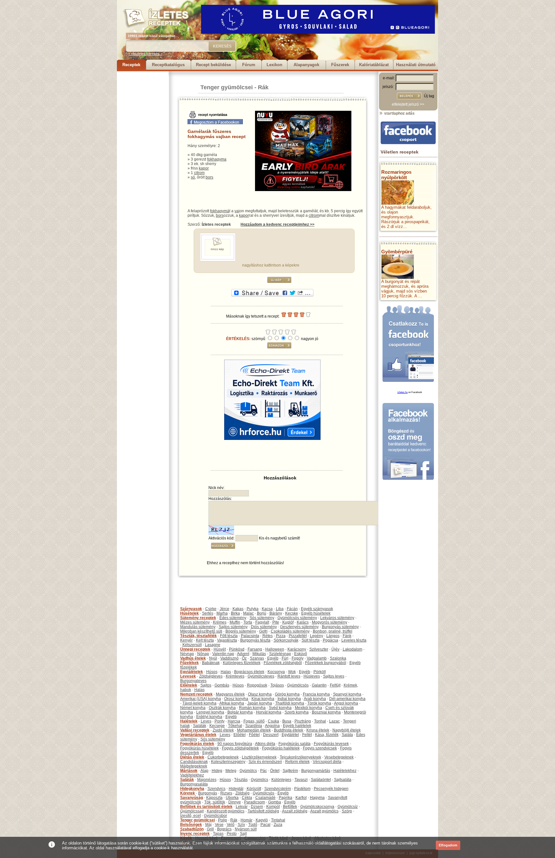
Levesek (188, 676)
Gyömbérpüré (396, 251)
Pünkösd (236, 649)
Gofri (263, 631)
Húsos (211, 672)
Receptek (131, 64)
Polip (222, 820)
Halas (226, 672)
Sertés (207, 613)
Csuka (273, 721)
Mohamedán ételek (254, 730)
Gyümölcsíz (348, 806)
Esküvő (300, 654)
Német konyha (193, 707)
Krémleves (235, 676)
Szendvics (216, 788)
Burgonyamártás (315, 770)
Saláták (199, 725)
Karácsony (296, 649)
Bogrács (224, 829)
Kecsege (217, 725)
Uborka (232, 797)
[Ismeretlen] (217, 258)
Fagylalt (262, 622)
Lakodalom (352, 649)
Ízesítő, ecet (190, 815)
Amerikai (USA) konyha (200, 698)
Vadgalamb (317, 658)
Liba (280, 609)
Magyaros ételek (230, 694)
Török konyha (319, 703)
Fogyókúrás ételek (197, 743)
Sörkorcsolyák (286, 640)
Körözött (254, 788)
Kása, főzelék (327, 734)
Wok (292, 672)
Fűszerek (340, 64)
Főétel (254, 734)
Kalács (303, 622)
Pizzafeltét (298, 636)
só (193, 177)
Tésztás (241, 779)
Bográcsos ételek (249, 672)
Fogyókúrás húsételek (199, 748)
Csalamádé (265, 797)
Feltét (307, 734)
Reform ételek (297, 761)
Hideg (217, 770)
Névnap (187, 654)
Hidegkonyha (192, 788)
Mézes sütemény (195, 622)
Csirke (210, 609)
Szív (241, 824)
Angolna (272, 725)
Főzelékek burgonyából (325, 663)
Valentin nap (223, 654)
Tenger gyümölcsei (226, 87)
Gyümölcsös (298, 685)
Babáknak (211, 663)
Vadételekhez (192, 775)
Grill (210, 829)
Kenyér (186, 640)
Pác (263, 770)
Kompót (273, 806)
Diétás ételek (192, 757)
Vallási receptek (194, 730)
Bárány (275, 613)
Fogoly (298, 658)
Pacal (265, 824)
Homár (246, 820)
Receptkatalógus (168, 64)
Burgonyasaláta (194, 784)
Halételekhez (345, 770)
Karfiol (301, 797)
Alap (204, 770)
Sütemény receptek (198, 618)
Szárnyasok (191, 609)
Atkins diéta (265, 743)
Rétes (267, 636)
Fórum (248, 64)
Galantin (319, 685)
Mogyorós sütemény (329, 622)
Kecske (291, 613)
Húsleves (312, 676)
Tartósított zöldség (263, 811)
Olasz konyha (260, 694)
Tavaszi (301, 779)
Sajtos (205, 685)
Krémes (219, 622)
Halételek (189, 721)
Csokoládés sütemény (290, 631)
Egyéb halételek (297, 725)
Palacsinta (250, 636)
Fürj (285, 658)
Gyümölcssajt (192, 811)
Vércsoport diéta (327, 761)
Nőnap (203, 654)
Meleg (230, 770)
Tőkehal (235, 725)
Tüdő (252, 824)
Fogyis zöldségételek (240, 748)
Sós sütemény (262, 618)
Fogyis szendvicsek (320, 748)
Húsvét (220, 649)
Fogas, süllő (254, 721)
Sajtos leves (333, 676)
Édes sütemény (232, 618)
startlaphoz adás (399, 113)
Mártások (189, 770)
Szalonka (338, 658)
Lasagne (212, 645)
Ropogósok (257, 685)
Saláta (347, 734)
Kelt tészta (205, 640)
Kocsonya (276, 672)
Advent (243, 654)
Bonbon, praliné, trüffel (332, 631)
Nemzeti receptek (196, 694)
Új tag (429, 96)
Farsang (255, 649)
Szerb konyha (297, 712)
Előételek (188, 685)
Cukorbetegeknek (223, 757)
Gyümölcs (248, 770)
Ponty (220, 721)
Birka (235, 613)
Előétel (239, 734)
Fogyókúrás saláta (294, 743)
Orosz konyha (236, 698)
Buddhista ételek (288, 730)
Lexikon (274, 64)
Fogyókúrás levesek (331, 743)
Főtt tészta (229, 636)
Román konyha (252, 707)
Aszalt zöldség (294, 811)
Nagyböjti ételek (346, 730)
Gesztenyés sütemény (299, 627)
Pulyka (253, 609)
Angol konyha (346, 703)
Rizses (226, 793)
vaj (237, 211)
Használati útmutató (416, 64)
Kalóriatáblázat (374, 64)
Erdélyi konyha (209, 716)
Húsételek (189, 613)
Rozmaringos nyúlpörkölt (396, 174)
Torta (247, 622)
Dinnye (234, 802)
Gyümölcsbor (215, 815)
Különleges (281, 779)
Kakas (238, 609)
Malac (248, 613)
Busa (286, 721)
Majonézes (206, 779)
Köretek (187, 793)
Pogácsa (330, 640)
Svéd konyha (280, 707)
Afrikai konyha (231, 703)
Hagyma (317, 797)
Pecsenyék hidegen (331, 788)
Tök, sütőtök (214, 802)
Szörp (347, 811)
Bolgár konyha (240, 712)
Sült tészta (311, 640)
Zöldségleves (211, 676)
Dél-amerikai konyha (347, 698)
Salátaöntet (321, 779)
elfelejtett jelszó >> (408, 104)
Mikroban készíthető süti (201, 631)
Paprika (285, 797)
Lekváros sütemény (337, 618)
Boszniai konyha (326, 712)
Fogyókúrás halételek (281, 748)
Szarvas (257, 658)
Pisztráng (303, 721)
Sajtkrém (290, 770)
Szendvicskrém (277, 788)
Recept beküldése (213, 64)
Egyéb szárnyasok (317, 609)
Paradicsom (254, 802)
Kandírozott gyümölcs (225, 811)
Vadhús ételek (193, 658)
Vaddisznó (229, 658)
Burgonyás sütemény (340, 627)
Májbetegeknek (193, 766)
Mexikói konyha (308, 707)
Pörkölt (319, 672)
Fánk (347, 636)
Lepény (316, 636)
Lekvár (242, 806)
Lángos (332, 636)
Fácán (292, 609)
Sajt (243, 833)
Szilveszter (318, 649)
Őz (244, 658)
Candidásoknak (194, 761)
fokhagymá (219, 211)
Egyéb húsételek (315, 613)
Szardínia (253, 725)
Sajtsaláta (342, 779)
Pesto (232, 833)
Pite (275, 622)
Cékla (247, 797)
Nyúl (213, 658)
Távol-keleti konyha (199, 703)
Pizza (281, 636)
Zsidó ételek (223, 730)
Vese (219, 824)
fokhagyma (216, 159)
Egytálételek (191, 672)
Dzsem (257, 806)
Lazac (334, 721)
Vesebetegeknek (339, 757)
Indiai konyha (289, 698)
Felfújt (335, 685)
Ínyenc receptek (195, 833)
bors (209, 177)
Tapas (218, 833)
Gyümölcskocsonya (317, 806)
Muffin (235, 622)
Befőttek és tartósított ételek (206, 806)
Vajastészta (227, 640)
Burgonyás (207, 793)
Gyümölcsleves (261, 676)
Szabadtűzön (192, 829)
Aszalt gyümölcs (324, 811)
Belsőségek (191, 824)
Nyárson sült (246, 829)
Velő (230, 824)
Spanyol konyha (347, 694)
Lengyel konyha (210, 712)
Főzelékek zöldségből (283, 663)
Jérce (224, 609)
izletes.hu (402, 392)
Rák (263, 87)
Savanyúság (191, 797)
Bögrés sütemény (240, 631)
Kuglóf (288, 622)
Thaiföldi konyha (289, 703)
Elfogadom (448, 845)
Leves (206, 721)
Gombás (222, 685)
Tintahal (278, 820)
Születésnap (280, 654)
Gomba (274, 802)
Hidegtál (236, 788)
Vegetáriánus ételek (198, 734)
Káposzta (214, 797)
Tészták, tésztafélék (198, 636)
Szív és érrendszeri (265, 761)
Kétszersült (192, 645)
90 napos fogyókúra (234, 743)
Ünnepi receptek (195, 649)
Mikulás (259, 654)
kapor (204, 168)
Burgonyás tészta (255, 640)
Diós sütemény (264, 627)
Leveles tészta (353, 640)
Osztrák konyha (222, 707)
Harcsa (234, 721)
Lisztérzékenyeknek (259, 757)
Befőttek (290, 806)
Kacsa (267, 609)
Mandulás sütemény (198, 627)
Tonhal (320, 721)
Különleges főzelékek (241, 663)
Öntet (274, 770)
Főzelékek (189, 663)
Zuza (278, 824)
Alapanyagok (306, 64)
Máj (208, 824)
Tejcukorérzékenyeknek (300, 757)
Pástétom (302, 788)
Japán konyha (259, 703)
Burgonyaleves (193, 681)
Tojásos (277, 685)
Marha (222, 613)
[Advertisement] (142, 167)
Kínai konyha (262, 698)
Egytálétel (290, 734)
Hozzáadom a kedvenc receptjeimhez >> (277, 224)
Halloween (274, 649)
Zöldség (242, 793)
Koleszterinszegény (228, 761)
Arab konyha (315, 698)
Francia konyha (316, 694)
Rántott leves (289, 676)
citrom (199, 173)
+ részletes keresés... (145, 54)
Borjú (261, 613)
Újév (335, 649)
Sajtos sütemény (233, 627)
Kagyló (262, 820)
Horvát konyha (268, 712)
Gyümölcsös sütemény (297, 618)
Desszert (270, 734)
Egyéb (272, 658)
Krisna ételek (317, 730)
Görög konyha (287, 694)
